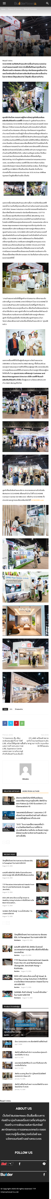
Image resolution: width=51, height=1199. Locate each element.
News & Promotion (30, 9)
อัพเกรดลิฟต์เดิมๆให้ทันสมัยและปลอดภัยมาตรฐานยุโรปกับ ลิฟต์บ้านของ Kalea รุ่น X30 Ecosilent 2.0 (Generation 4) (31, 802)
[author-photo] (25, 775)
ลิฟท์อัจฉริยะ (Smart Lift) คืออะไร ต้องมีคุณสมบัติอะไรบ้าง (22, 1030)
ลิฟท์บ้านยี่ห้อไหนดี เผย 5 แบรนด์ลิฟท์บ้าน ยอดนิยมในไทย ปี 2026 (31, 1085)
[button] (4, 3)
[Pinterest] (16, 723)
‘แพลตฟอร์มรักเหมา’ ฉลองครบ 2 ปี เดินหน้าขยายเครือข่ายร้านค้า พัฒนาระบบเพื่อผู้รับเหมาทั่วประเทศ (31, 815)
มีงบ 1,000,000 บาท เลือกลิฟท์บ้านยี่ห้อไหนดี (31, 1041)
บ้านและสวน (19, 709)
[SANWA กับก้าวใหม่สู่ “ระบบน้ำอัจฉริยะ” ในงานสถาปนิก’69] (42, 914)
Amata (25, 779)
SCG (11, 709)
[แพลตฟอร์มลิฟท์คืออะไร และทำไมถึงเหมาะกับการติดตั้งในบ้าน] (7, 1065)
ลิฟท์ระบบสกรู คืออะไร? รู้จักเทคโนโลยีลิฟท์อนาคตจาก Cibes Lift (30, 1074)
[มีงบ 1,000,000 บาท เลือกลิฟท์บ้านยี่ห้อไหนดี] (7, 1044)
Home (3, 9)
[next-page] (8, 842)
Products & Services (15, 9)
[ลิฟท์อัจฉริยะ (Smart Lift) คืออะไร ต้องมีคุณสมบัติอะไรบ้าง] (25, 1024)
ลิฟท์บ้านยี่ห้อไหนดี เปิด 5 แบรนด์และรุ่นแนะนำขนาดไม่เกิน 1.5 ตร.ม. (31, 1053)
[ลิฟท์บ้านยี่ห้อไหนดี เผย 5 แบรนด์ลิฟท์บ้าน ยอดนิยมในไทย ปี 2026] (7, 1087)
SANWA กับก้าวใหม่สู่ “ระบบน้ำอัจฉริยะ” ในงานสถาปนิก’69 (17, 912)
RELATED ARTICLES (11, 791)
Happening (33, 37)
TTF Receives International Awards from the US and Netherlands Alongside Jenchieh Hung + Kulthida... (31, 964)
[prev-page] (4, 842)
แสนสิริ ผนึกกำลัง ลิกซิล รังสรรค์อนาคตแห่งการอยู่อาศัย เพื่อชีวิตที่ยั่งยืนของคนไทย (18, 873)
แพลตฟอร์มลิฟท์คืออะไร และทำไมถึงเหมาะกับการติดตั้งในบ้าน (31, 1064)
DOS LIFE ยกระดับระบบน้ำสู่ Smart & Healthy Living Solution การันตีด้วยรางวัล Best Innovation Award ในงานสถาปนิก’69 (31, 980)
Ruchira (16, 955)
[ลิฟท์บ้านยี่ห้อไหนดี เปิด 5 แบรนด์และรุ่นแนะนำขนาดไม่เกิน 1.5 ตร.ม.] (7, 1055)
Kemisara (17, 940)
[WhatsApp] (22, 723)
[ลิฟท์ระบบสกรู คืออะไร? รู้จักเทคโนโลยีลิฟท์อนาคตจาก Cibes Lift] (7, 1076)
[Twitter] (10, 723)
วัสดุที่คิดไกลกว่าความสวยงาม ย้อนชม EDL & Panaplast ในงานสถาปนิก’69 (17, 861)
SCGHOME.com (37, 500)
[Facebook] (4, 723)
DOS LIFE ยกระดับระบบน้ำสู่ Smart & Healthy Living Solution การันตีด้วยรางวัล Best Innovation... (18, 900)
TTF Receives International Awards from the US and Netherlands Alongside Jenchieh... (18, 887)
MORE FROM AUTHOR (30, 791)
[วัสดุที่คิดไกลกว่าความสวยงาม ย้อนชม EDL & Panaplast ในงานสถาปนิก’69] (42, 863)
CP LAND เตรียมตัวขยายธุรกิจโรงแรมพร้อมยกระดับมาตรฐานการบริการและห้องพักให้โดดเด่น (37, 742)
